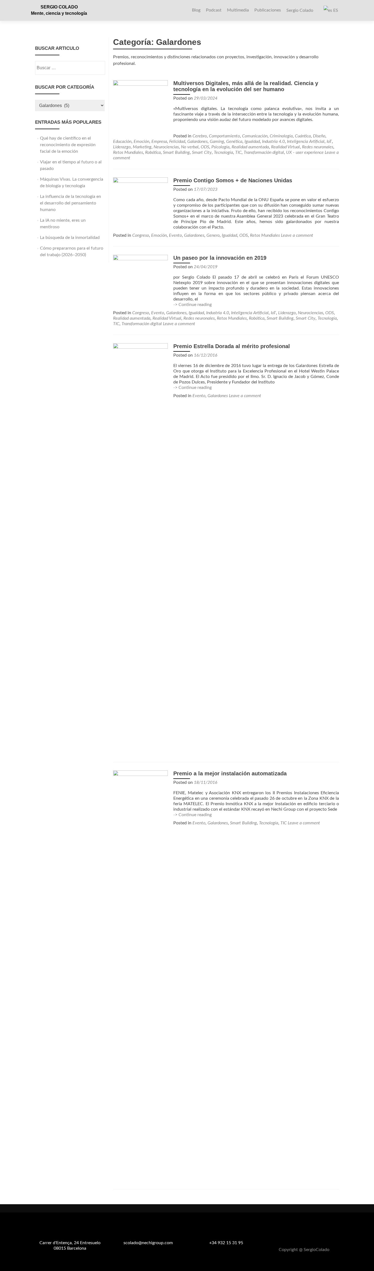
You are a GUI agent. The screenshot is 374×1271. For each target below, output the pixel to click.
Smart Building (176, 152)
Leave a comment (297, 235)
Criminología (281, 136)
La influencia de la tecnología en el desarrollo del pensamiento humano (70, 203)
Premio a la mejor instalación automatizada (230, 773)
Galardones (197, 141)
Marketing (142, 147)
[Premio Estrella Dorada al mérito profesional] (140, 548)
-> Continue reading (192, 304)
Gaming (217, 141)
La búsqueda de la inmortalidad (70, 237)
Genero (213, 235)
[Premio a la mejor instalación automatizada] (140, 975)
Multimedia (238, 10)
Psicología (220, 147)
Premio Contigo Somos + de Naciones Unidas (232, 180)
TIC (238, 152)
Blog (196, 10)
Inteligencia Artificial (305, 141)
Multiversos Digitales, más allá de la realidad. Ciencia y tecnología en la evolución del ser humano (245, 86)
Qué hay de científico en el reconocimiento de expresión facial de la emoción (68, 145)
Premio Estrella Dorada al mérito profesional (231, 346)
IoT (329, 141)
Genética (234, 141)
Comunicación (254, 136)
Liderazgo (122, 147)
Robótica (153, 152)
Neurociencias (166, 147)
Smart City (202, 152)
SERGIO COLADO (59, 7)
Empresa (159, 141)
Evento (175, 235)
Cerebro (199, 136)
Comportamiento (224, 136)
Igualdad (252, 141)
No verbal (189, 147)
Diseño (319, 136)
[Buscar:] (70, 68)
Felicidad (177, 141)
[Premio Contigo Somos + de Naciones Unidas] (140, 204)
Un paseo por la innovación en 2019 (219, 258)
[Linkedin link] (311, 1236)
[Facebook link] (298, 1236)
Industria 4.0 (273, 141)
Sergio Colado (299, 10)
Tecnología (223, 152)
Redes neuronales (317, 147)
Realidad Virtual (285, 147)
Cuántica (303, 136)
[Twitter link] (304, 1236)
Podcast (213, 10)
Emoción (141, 141)
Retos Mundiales (128, 152)
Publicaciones (267, 10)
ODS (205, 147)
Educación (122, 141)
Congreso (140, 235)
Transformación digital (264, 152)
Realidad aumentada (250, 147)
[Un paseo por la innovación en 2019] (140, 282)
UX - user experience (305, 152)
